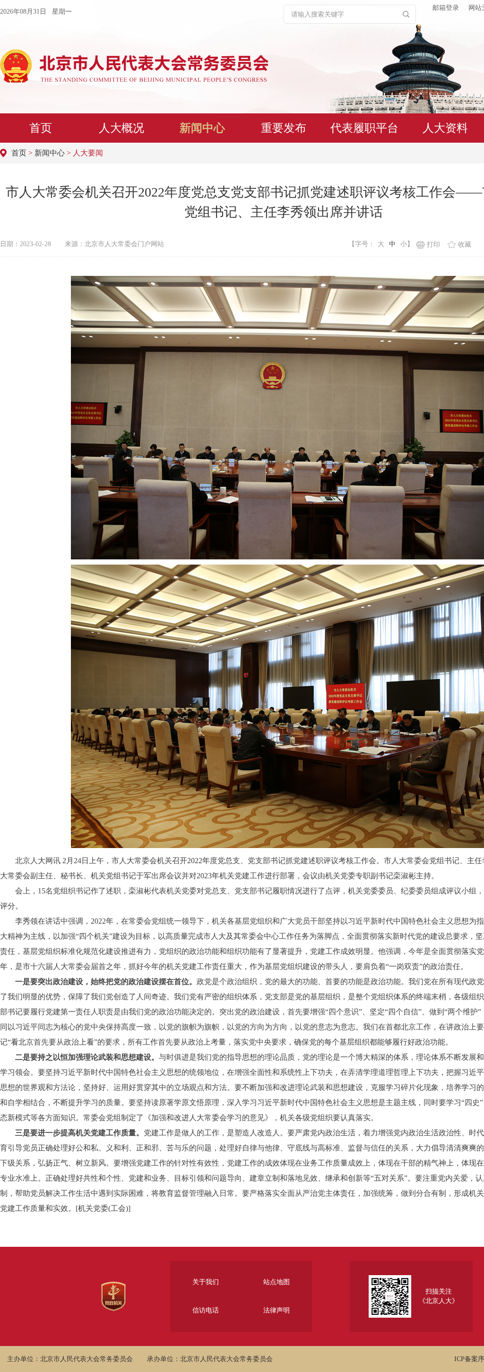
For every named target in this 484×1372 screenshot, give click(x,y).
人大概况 (121, 128)
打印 (433, 244)
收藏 (464, 244)
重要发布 (283, 128)
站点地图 (276, 1282)
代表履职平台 (364, 128)
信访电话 (205, 1310)
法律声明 (276, 1310)
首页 (40, 128)
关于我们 (205, 1282)
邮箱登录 (445, 7)
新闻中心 (202, 128)
